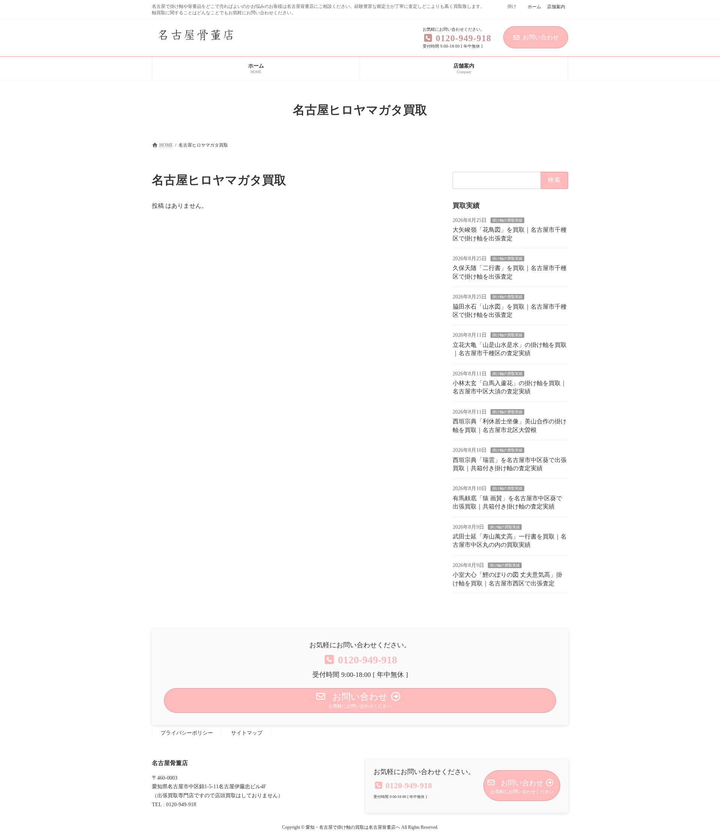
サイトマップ (246, 733)
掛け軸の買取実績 (507, 220)
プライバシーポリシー (186, 733)
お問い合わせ (541, 37)
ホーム (534, 6)
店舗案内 (556, 6)
